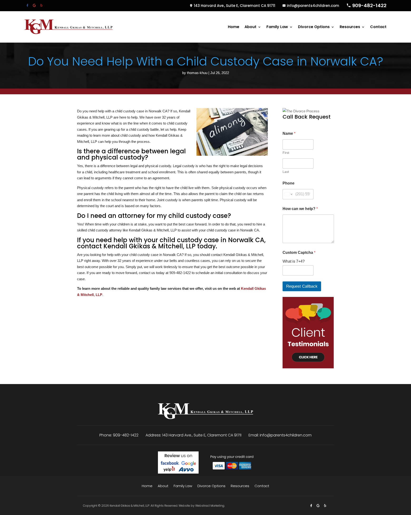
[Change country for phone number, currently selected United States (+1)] (288, 194)
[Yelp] (41, 5)
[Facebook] (27, 5)
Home (233, 27)
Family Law (277, 27)
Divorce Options (314, 27)
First (286, 153)
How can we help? (300, 209)
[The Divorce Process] (301, 111)
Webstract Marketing (209, 506)
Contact (378, 27)
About (250, 27)
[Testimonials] (308, 367)
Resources (350, 27)
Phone (288, 183)
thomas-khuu (197, 73)
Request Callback (302, 286)
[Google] (34, 5)
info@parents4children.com (313, 5)
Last (286, 172)
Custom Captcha (299, 252)
